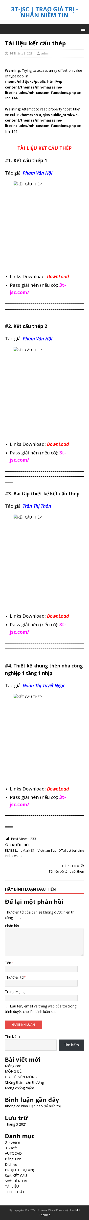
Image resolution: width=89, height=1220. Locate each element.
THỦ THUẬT (15, 1192)
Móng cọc (13, 1065)
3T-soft (11, 1148)
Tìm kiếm (12, 1036)
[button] (82, 29)
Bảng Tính (13, 1159)
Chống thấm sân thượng (24, 1082)
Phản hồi (12, 925)
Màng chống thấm (19, 1088)
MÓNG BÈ (13, 1071)
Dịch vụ (11, 1164)
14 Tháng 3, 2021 (21, 53)
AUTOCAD (13, 1153)
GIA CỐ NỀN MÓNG (21, 1077)
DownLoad (58, 276)
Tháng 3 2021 (16, 1124)
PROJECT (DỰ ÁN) (19, 1169)
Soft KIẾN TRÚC (18, 1181)
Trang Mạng (14, 991)
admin (45, 53)
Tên (8, 962)
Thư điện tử (14, 977)
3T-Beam (12, 1142)
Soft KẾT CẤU (16, 1175)
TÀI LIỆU (12, 1186)
